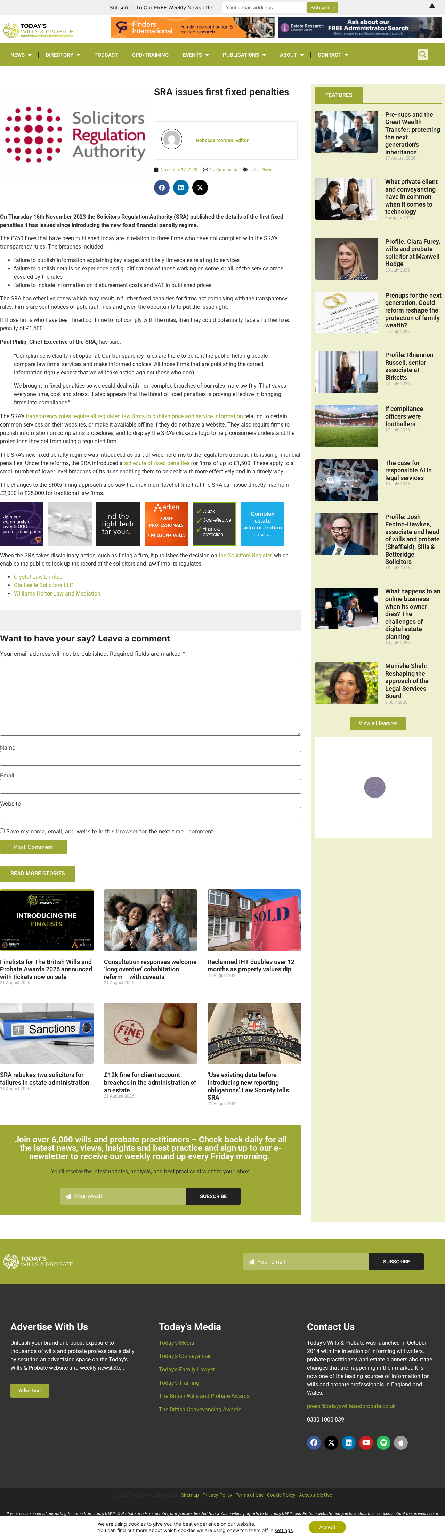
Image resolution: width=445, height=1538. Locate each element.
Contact (329, 55)
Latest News (260, 169)
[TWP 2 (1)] (70, 544)
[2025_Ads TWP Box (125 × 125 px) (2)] (21, 544)
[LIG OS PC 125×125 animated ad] (118, 544)
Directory (59, 55)
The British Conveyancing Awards (200, 1409)
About (288, 55)
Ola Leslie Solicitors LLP (43, 585)
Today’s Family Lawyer (187, 1369)
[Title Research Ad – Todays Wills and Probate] (262, 544)
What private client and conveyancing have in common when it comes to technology (411, 196)
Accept (327, 1527)
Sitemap (190, 1495)
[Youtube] (366, 1443)
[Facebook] (314, 1443)
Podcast (106, 55)
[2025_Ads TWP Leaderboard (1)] (193, 35)
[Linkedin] (349, 1443)
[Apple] (401, 1443)
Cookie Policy (281, 1495)
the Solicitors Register (245, 555)
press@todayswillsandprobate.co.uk (351, 1406)
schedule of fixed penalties (156, 463)
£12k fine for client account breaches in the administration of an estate (150, 1082)
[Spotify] (383, 1443)
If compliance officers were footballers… (404, 416)
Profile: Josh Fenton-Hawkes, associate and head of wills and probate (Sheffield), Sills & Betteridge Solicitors (412, 539)
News (17, 55)
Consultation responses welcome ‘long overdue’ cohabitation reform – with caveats (150, 969)
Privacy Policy (217, 1495)
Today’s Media (176, 1342)
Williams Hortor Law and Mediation (57, 593)
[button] (162, 187)
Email (7, 775)
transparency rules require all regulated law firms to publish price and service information (134, 416)
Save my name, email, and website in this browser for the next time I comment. (110, 831)
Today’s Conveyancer (185, 1356)
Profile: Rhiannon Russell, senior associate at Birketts (409, 366)
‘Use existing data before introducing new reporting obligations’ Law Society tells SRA (248, 1086)
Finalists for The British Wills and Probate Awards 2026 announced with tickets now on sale (46, 969)
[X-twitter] (331, 1443)
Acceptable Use (315, 1495)
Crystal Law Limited (38, 577)
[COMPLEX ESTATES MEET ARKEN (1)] (166, 544)
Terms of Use (250, 1495)
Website (10, 803)
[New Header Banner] (360, 35)
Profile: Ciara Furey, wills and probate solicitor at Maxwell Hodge (412, 253)
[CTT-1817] (373, 836)
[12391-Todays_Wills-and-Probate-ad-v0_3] (214, 544)
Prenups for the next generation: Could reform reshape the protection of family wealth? (413, 310)
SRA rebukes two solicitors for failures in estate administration (44, 1078)
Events (192, 55)
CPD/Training (150, 55)
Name (7, 747)
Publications (241, 55)
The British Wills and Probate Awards (204, 1396)
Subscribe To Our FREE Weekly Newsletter (162, 7)
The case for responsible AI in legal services (408, 470)
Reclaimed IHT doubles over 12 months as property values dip (251, 965)
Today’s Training (179, 1382)
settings (284, 1530)
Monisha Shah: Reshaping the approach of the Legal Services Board (407, 680)
